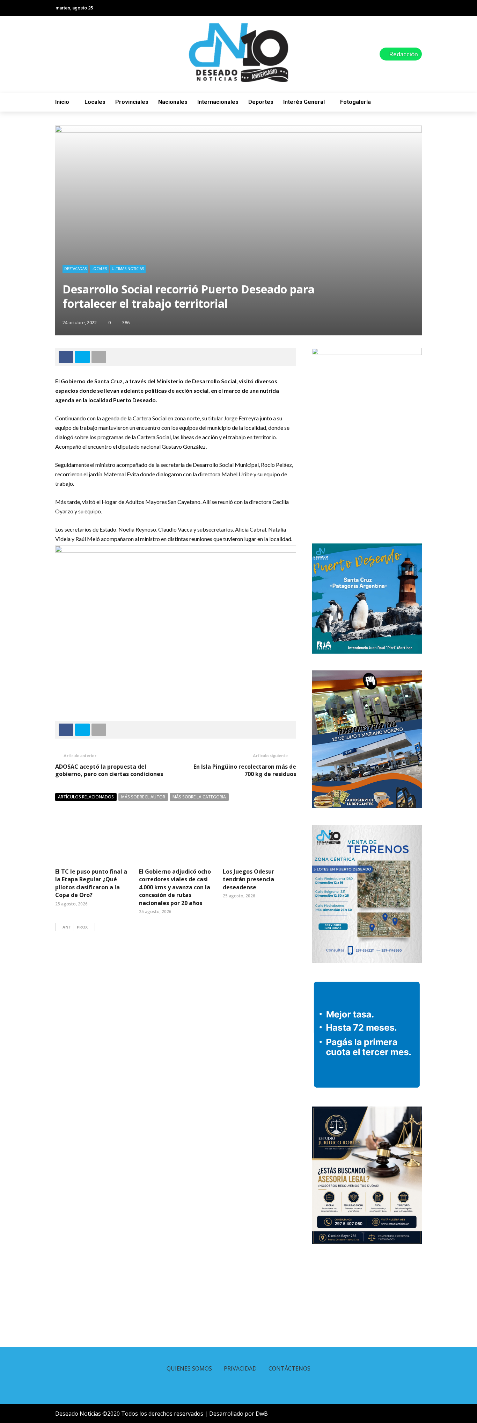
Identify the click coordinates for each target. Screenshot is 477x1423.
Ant (67, 927)
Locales (95, 102)
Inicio (62, 102)
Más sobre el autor (143, 797)
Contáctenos (289, 1368)
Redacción (403, 54)
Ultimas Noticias (128, 268)
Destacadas (75, 268)
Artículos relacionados (86, 797)
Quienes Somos (189, 1368)
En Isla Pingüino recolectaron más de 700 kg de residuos (244, 770)
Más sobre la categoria (199, 797)
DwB (262, 1413)
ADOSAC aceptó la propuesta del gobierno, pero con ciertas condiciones (109, 770)
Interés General (304, 102)
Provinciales (131, 102)
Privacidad (240, 1368)
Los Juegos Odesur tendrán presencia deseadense (248, 879)
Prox (82, 927)
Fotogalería (355, 102)
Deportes (260, 102)
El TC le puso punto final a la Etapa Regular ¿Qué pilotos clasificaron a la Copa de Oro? (91, 883)
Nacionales (173, 102)
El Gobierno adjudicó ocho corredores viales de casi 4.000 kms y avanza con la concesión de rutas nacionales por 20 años (175, 887)
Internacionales (218, 102)
